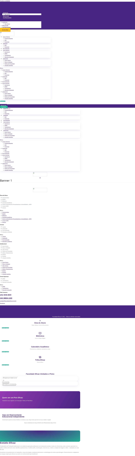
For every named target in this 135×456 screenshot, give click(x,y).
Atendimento (5, 12)
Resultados (6, 382)
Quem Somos (7, 60)
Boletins (4, 254)
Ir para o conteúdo (5, 1)
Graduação (5, 43)
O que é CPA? (5, 206)
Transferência (7, 55)
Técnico (4, 226)
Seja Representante (7, 17)
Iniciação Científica (8, 65)
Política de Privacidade (9, 63)
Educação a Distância (7, 232)
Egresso (4, 207)
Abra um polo (6, 16)
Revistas (4, 256)
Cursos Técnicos (6, 36)
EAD (5, 40)
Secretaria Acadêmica (7, 202)
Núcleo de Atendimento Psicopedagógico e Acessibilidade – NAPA (17, 204)
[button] (20, 20)
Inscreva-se (7, 52)
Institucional (5, 58)
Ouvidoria (2, 303)
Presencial (6, 41)
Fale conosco (7, 14)
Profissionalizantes (8, 38)
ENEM (5, 53)
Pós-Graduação (6, 48)
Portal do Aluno (5, 197)
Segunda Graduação (9, 57)
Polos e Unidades (8, 62)
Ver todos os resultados (9, 384)
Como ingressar (6, 50)
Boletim (4, 199)
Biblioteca (4, 201)
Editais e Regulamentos (7, 252)
